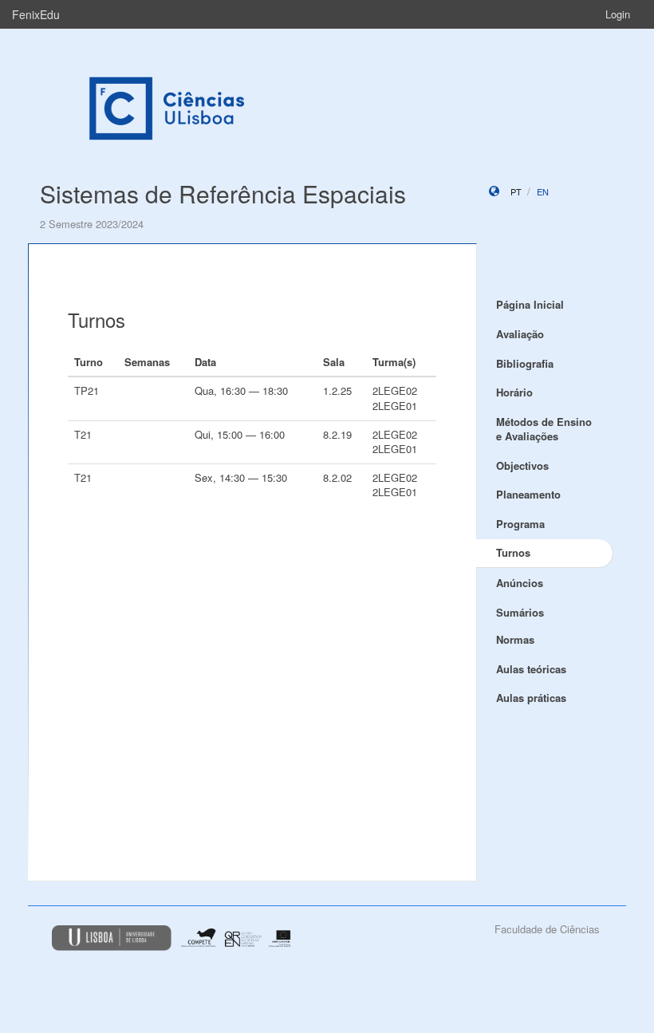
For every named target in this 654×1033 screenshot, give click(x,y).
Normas (515, 639)
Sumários (520, 612)
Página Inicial (530, 304)
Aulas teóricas (531, 668)
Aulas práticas (531, 697)
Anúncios (519, 582)
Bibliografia (525, 363)
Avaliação (520, 333)
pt (516, 191)
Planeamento (528, 494)
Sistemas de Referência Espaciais (223, 193)
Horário (514, 392)
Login (617, 14)
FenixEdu (36, 14)
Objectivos (522, 465)
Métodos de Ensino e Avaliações (544, 429)
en (543, 191)
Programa (520, 523)
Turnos (513, 552)
